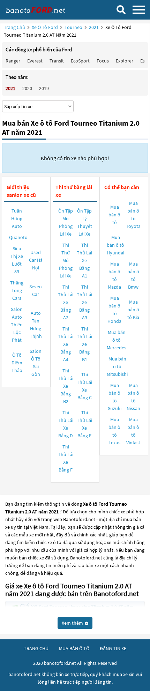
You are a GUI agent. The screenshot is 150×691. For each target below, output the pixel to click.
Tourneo (74, 27)
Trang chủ (14, 27)
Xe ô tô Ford (45, 27)
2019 (44, 88)
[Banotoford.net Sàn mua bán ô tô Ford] (40, 9)
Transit (57, 61)
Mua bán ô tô (114, 214)
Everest (35, 61)
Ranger (13, 61)
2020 (27, 88)
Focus (103, 61)
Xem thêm (73, 623)
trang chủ (36, 648)
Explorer (124, 61)
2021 (94, 27)
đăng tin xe (113, 648)
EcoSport (80, 61)
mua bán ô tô (74, 648)
